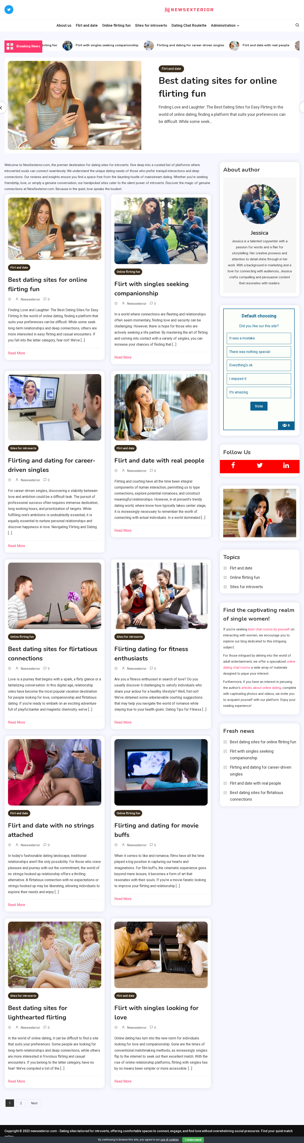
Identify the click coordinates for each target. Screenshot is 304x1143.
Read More (16, 353)
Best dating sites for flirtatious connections (256, 796)
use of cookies (169, 1139)
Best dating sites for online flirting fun (263, 742)
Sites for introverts (151, 25)
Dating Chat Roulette (189, 25)
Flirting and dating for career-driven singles (175, 45)
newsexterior (30, 299)
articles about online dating (261, 688)
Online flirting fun (116, 25)
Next (34, 1103)
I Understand (193, 1139)
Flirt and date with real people (251, 45)
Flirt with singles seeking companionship (92, 45)
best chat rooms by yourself (269, 629)
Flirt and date (87, 25)
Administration (223, 25)
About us (64, 25)
